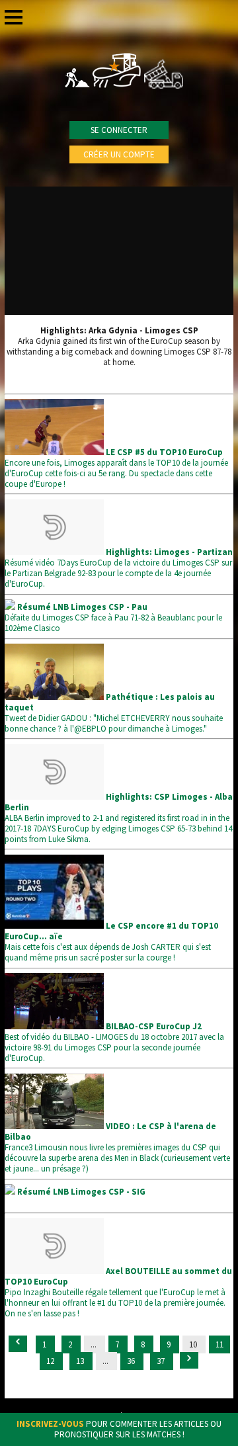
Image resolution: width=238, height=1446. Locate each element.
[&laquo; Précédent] (18, 1344)
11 (219, 1344)
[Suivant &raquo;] (189, 1360)
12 (51, 1361)
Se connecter (119, 130)
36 (132, 1361)
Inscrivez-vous (50, 1423)
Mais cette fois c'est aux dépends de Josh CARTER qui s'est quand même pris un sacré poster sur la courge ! (111, 941)
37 (162, 1361)
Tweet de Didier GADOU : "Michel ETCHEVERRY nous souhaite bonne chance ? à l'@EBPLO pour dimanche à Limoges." (114, 712)
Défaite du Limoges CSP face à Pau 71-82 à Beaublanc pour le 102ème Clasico (113, 617)
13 (81, 1361)
